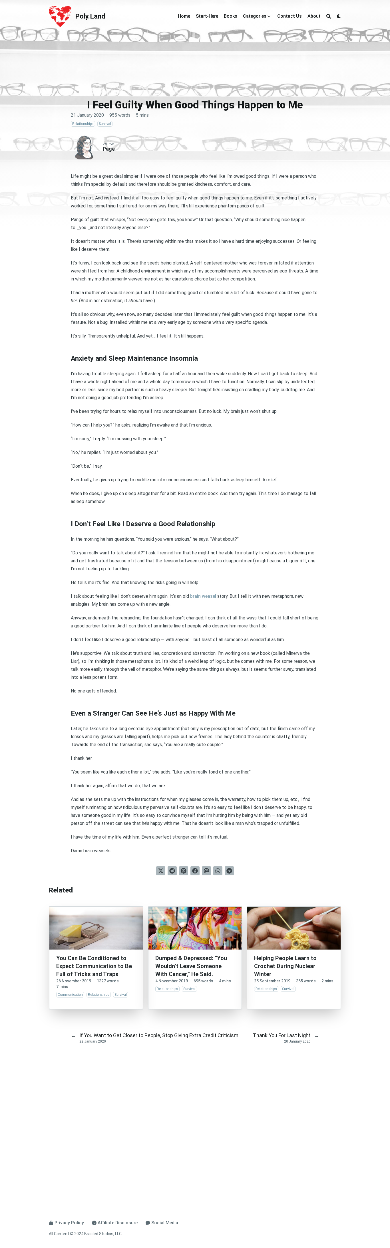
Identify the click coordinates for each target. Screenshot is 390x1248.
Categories (254, 16)
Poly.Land (90, 16)
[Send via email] (206, 870)
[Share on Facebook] (195, 870)
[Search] (328, 16)
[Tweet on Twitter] (160, 870)
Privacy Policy (69, 1222)
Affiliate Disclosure (118, 1222)
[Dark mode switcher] (339, 16)
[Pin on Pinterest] (183, 870)
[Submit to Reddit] (172, 870)
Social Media (164, 1222)
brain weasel (203, 596)
